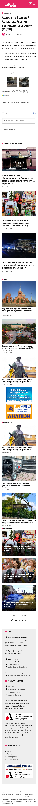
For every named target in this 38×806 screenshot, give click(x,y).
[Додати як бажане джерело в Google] (6, 95)
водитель (10, 102)
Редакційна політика (19, 793)
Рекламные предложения (17, 689)
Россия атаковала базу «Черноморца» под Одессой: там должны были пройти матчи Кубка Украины (18, 179)
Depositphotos (12, 757)
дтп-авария (17, 102)
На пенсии (10, 751)
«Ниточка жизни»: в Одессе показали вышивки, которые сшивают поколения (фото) (15, 223)
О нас (13, 615)
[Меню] (34, 3)
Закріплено (30, 3)
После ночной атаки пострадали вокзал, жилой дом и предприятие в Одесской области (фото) (18, 265)
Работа (9, 754)
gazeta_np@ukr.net (14, 695)
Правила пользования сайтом (29, 794)
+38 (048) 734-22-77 (14, 664)
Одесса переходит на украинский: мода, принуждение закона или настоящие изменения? (19, 576)
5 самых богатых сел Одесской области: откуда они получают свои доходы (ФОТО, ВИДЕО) (18, 348)
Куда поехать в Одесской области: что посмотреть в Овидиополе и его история (17, 310)
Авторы (24, 615)
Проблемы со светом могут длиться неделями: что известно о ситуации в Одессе (16, 485)
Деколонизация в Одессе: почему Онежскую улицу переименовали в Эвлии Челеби (19, 521)
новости (23, 102)
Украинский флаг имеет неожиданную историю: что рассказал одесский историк (18, 604)
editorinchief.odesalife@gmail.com (19, 675)
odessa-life (9, 34)
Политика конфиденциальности (8, 793)
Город (3, 218)
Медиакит (11, 687)
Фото (27, 102)
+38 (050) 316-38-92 (14, 692)
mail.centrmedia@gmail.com (17, 667)
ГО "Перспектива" (13, 759)
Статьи (7, 218)
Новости (7, 13)
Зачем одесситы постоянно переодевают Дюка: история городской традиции (17, 381)
